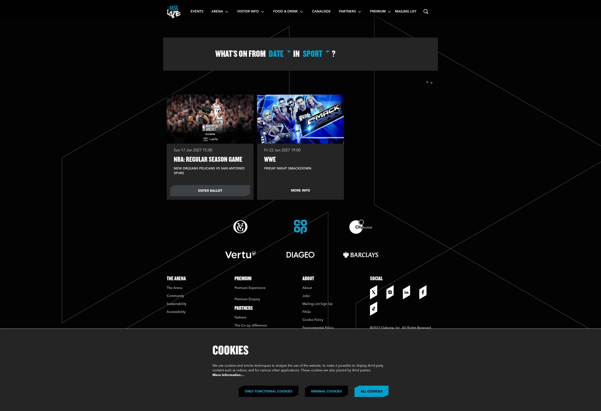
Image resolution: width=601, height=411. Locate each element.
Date (276, 53)
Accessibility (176, 312)
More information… (228, 375)
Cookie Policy (312, 320)
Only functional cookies (268, 391)
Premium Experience (250, 288)
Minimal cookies (326, 391)
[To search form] (425, 11)
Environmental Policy (318, 328)
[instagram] (393, 292)
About (307, 288)
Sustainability (177, 304)
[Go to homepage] (174, 12)
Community (175, 296)
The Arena (174, 288)
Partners (240, 317)
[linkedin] (410, 292)
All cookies (371, 391)
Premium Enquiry (247, 299)
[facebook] (426, 292)
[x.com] (377, 292)
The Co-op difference (251, 325)
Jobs (306, 296)
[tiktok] (377, 309)
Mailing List (405, 11)
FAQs (306, 312)
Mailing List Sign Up (317, 304)
